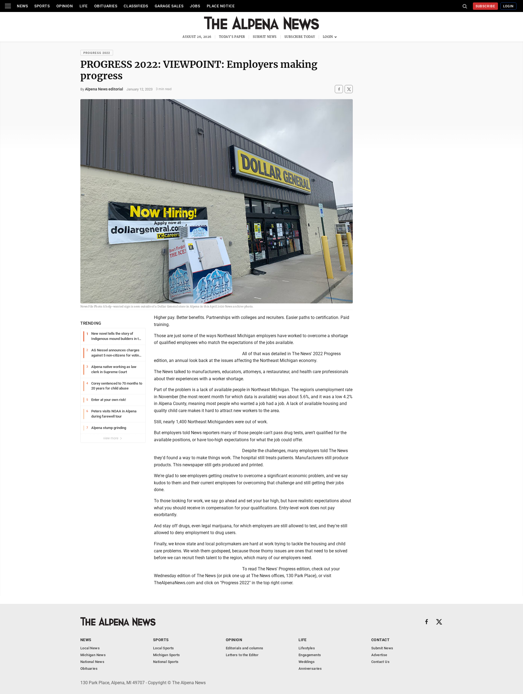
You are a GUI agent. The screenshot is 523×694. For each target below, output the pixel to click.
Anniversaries (310, 668)
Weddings (307, 662)
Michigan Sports (166, 655)
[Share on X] (348, 89)
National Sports (166, 662)
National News (92, 662)
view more (111, 438)
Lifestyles (307, 648)
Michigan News (93, 655)
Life (84, 6)
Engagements (310, 655)
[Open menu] (8, 6)
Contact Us (380, 662)
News (22, 6)
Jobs (195, 6)
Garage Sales (169, 6)
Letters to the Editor (242, 655)
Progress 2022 (96, 53)
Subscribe (485, 6)
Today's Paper (232, 37)
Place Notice (221, 6)
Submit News (265, 37)
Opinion (64, 6)
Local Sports (163, 648)
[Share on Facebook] (338, 89)
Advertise (379, 655)
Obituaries (105, 6)
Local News (90, 648)
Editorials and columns (244, 648)
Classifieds (136, 6)
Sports (42, 6)
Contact (380, 640)
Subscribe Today (299, 37)
